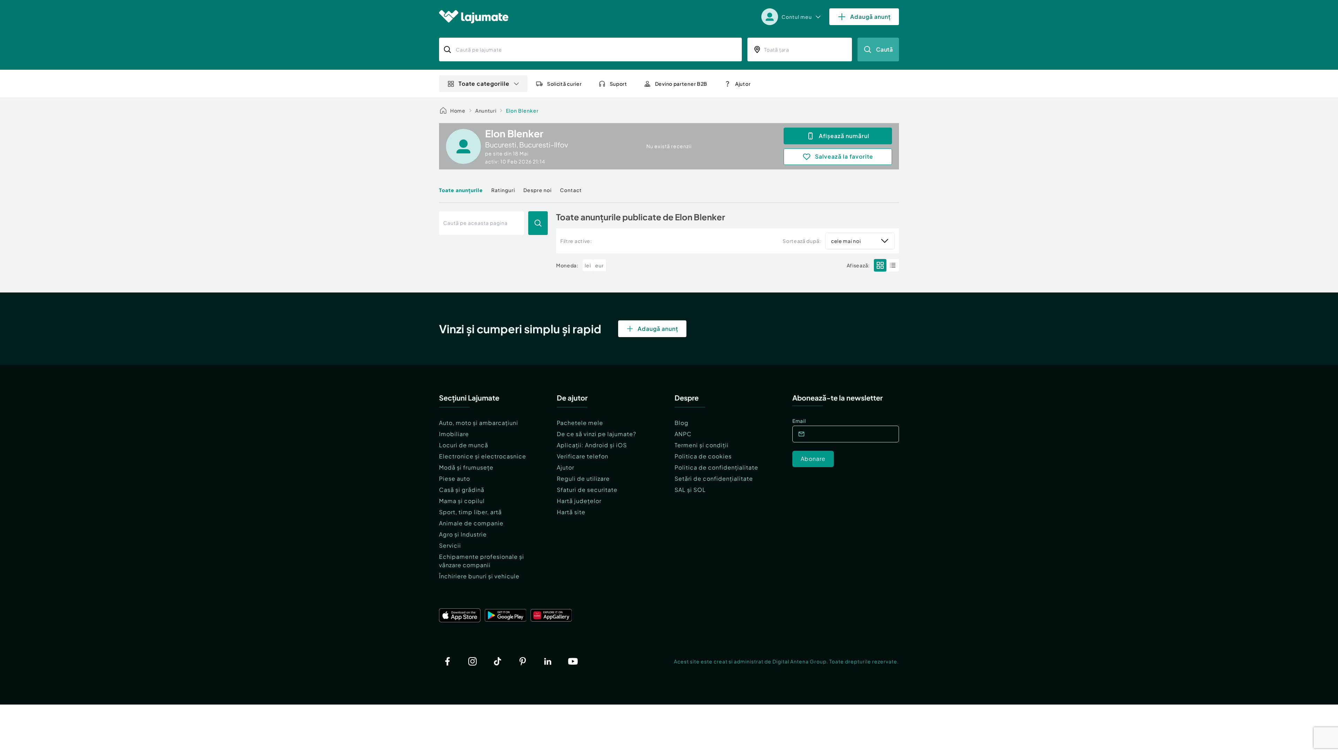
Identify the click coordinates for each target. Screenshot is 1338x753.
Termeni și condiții (702, 445)
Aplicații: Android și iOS (592, 445)
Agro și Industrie (463, 534)
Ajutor (565, 467)
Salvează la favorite (844, 156)
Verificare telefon (582, 456)
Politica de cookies (703, 456)
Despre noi (537, 190)
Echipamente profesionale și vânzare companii (481, 561)
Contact (571, 190)
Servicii (450, 545)
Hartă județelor (579, 500)
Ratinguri (503, 190)
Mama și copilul (462, 500)
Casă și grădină (461, 489)
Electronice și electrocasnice (482, 456)
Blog (682, 422)
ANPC (683, 434)
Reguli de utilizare (583, 478)
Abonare (813, 458)
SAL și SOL (690, 489)
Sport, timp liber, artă (470, 512)
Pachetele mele (580, 422)
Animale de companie (471, 523)
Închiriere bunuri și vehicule (479, 576)
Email (799, 421)
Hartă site (571, 512)
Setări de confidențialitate (714, 478)
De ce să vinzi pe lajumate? (596, 434)
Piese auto (454, 478)
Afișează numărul (844, 135)
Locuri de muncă (463, 445)
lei (588, 265)
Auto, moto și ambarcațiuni (478, 422)
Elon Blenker (522, 110)
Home (458, 110)
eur (599, 265)
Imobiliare (454, 434)
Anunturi (486, 110)
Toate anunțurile (461, 190)
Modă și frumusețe (466, 467)
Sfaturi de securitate (587, 489)
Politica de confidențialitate (716, 467)
